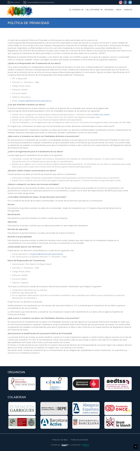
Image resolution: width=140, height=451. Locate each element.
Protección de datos (60, 440)
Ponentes (128, 10)
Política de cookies (101, 115)
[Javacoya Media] (65, 445)
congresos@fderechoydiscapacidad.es (40, 2)
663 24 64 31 (15, 2)
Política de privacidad (79, 440)
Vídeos (119, 10)
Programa (109, 10)
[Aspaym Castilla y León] (85, 445)
